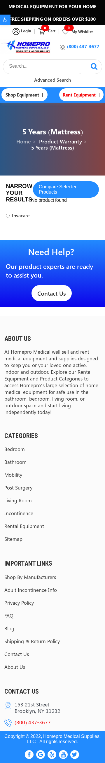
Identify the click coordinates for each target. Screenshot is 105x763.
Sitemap (13, 539)
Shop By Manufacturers (30, 577)
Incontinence (18, 513)
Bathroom (15, 462)
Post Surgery (18, 487)
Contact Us (51, 293)
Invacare (21, 215)
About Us (14, 667)
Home (23, 141)
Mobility (13, 474)
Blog (9, 628)
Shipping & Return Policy (32, 641)
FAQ (8, 615)
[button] (5, 20)
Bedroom (14, 449)
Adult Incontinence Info (30, 590)
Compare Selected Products (58, 189)
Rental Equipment (24, 526)
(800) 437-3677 (83, 46)
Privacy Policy (19, 602)
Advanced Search (52, 80)
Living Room (18, 500)
